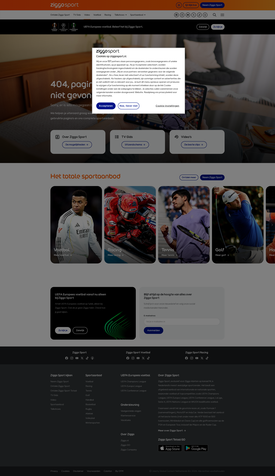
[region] (138, 81)
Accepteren (106, 105)
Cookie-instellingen (167, 105)
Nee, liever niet (129, 105)
